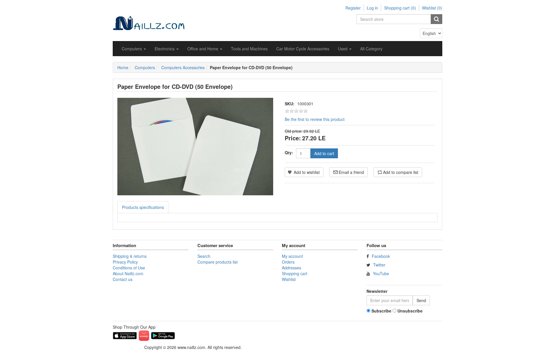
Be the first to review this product (315, 119)
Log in (372, 8)
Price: (293, 138)
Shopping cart (294, 273)
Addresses (291, 268)
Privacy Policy (125, 262)
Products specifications (143, 207)
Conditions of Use (129, 268)
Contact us (122, 279)
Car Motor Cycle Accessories (302, 49)
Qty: (289, 152)
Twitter (379, 265)
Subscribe (381, 311)
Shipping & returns (130, 256)
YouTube (381, 273)
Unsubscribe (410, 311)
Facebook (381, 256)
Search (203, 256)
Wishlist (289, 279)
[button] (133, 48)
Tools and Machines (249, 49)
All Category (371, 49)
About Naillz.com (128, 273)
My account (292, 256)
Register (353, 8)
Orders (288, 262)
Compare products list (217, 262)
